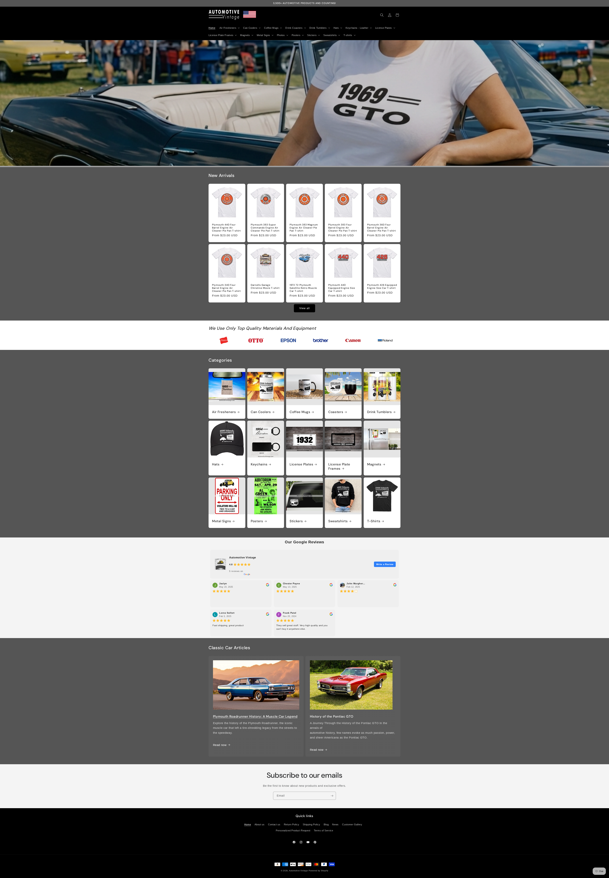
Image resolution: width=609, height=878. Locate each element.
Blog (326, 824)
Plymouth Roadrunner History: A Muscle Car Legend (255, 716)
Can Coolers (261, 412)
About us (260, 824)
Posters (257, 521)
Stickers (296, 521)
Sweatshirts (338, 521)
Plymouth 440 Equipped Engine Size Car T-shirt (341, 288)
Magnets (374, 464)
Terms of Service (323, 830)
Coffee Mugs (300, 412)
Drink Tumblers (379, 412)
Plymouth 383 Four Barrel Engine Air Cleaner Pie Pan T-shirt (342, 227)
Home (247, 824)
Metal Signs (221, 521)
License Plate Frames (339, 466)
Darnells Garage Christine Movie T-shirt (265, 287)
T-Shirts (373, 521)
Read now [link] (220, 744)
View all (304, 308)
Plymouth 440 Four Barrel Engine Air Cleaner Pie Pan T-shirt (226, 227)
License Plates (301, 464)
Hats (216, 464)
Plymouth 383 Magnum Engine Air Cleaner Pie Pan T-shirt (304, 227)
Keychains (259, 464)
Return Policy (291, 824)
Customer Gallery (352, 824)
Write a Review (384, 564)
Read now (317, 749)
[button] (229, 27)
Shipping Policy (311, 824)
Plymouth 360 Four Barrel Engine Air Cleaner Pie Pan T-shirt (381, 227)
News (335, 824)
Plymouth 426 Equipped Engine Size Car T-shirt (382, 287)
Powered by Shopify (318, 871)
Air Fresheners (224, 412)
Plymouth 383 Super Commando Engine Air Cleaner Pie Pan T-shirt (265, 227)
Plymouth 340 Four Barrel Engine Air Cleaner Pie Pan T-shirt (226, 288)
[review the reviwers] (267, 585)
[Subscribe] (332, 796)
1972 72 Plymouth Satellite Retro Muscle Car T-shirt (303, 288)
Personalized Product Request (293, 830)
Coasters (335, 412)
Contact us (274, 824)
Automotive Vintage (298, 871)
